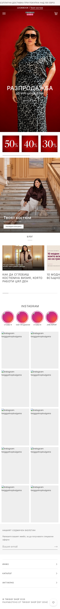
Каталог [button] (7, 573)
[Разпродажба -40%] (30, 144)
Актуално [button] (8, 582)
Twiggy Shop (12, 599)
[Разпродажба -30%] (49, 144)
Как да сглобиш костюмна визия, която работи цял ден (22, 278)
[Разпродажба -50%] (10, 144)
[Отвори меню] (7, 13)
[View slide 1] (30, 195)
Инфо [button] (5, 564)
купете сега (30, 100)
